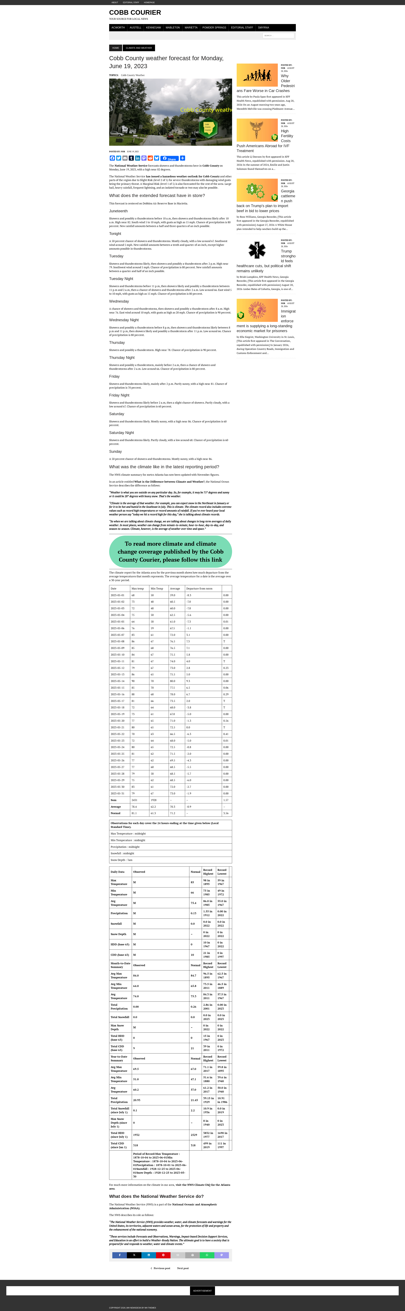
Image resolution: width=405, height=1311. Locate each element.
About (115, 2)
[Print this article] (192, 1255)
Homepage (149, 2)
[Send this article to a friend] (178, 1255)
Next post (183, 1268)
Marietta (191, 27)
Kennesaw (153, 27)
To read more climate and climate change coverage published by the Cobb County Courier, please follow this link (171, 551)
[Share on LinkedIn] (148, 1255)
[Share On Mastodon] (221, 1255)
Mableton (173, 27)
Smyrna (263, 27)
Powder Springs (214, 27)
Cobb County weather (133, 75)
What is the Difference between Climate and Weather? (169, 481)
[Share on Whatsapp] (207, 1255)
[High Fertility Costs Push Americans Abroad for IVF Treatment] (257, 139)
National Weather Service (130, 165)
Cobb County (210, 165)
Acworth (118, 27)
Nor (123, 151)
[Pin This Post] (163, 1255)
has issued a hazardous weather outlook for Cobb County (182, 176)
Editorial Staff (131, 2)
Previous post (162, 1268)
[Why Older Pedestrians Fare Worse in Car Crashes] (257, 84)
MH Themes (150, 1308)
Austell (135, 27)
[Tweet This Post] (134, 1255)
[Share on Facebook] (119, 1255)
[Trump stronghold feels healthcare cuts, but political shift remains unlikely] (257, 259)
